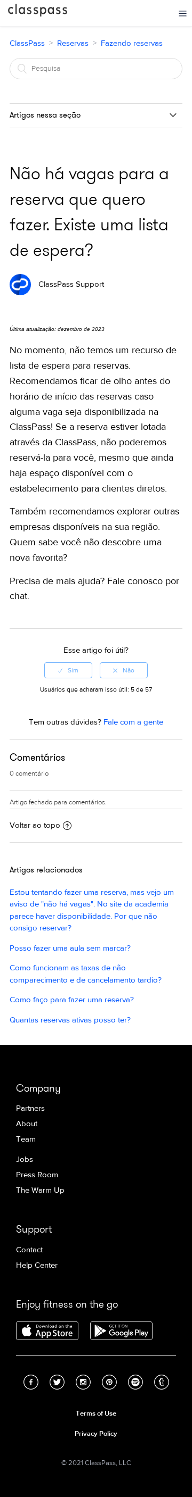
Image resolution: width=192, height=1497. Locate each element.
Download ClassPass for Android (121, 1331)
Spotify (135, 1382)
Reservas (73, 43)
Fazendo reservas (132, 43)
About (26, 1124)
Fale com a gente (133, 722)
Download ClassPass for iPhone (47, 1331)
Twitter (57, 1382)
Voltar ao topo (35, 825)
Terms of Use (96, 1413)
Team (26, 1139)
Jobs (24, 1159)
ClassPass (37, 12)
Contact (29, 1250)
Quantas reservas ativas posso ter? (70, 1020)
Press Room (37, 1175)
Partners (30, 1108)
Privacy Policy (96, 1433)
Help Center (37, 1265)
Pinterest (109, 1382)
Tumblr (161, 1382)
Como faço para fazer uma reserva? (72, 1000)
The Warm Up (40, 1190)
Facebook (30, 1382)
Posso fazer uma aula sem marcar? (70, 948)
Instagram (83, 1382)
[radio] (68, 670)
